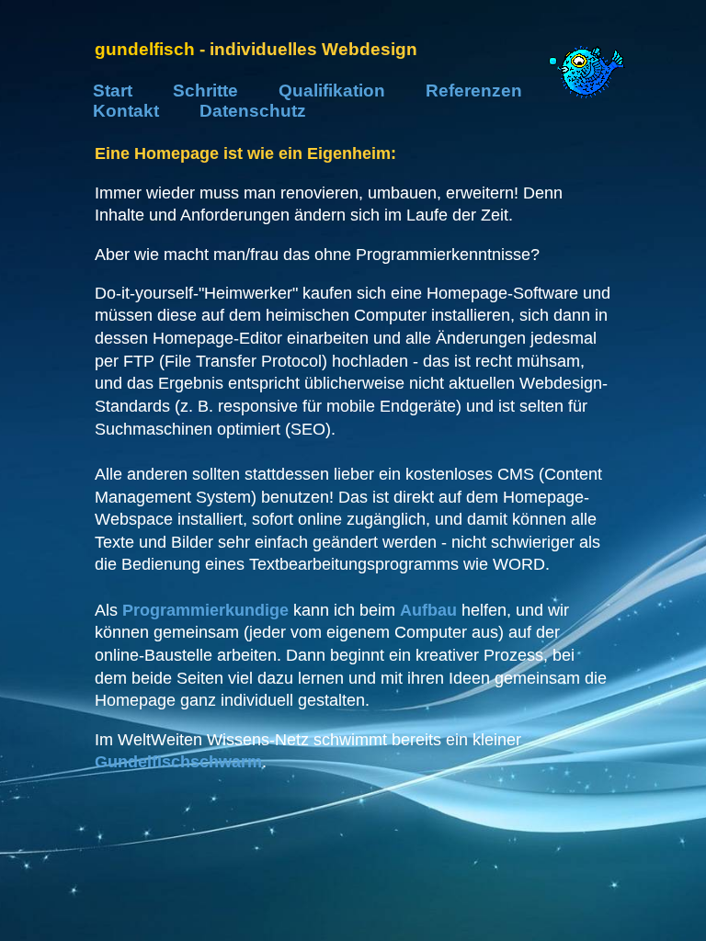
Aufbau (428, 610)
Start (112, 90)
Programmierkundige (205, 610)
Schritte (205, 90)
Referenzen (474, 90)
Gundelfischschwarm (178, 762)
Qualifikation (332, 90)
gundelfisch (145, 49)
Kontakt (126, 110)
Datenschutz (252, 110)
